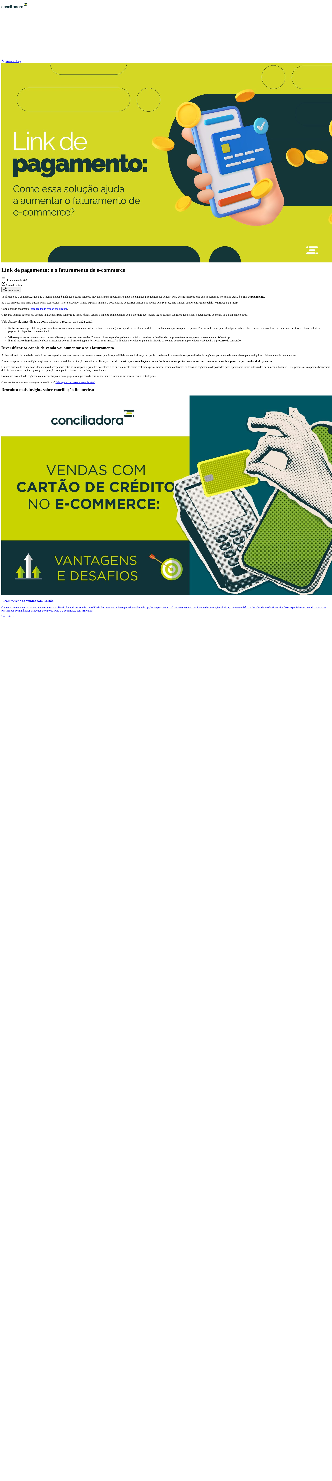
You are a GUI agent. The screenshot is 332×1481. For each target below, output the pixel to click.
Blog (11, 697)
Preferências (16, 802)
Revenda (13, 728)
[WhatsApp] (166, 1139)
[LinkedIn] (3, 1479)
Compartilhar (13, 290)
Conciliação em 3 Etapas (21, 661)
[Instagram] (8, 1143)
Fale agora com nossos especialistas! (75, 382)
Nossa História (16, 694)
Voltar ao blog (13, 61)
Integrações (14, 664)
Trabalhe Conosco (18, 701)
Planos (12, 667)
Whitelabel (14, 731)
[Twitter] (166, 1474)
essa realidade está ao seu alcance (49, 308)
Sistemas (13, 734)
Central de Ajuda (17, 765)
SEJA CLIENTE (16, 52)
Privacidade (14, 795)
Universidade (15, 762)
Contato (12, 768)
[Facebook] (3, 1143)
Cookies (12, 799)
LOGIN (11, 49)
